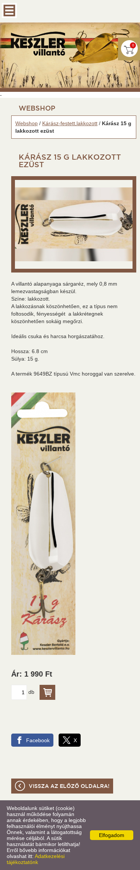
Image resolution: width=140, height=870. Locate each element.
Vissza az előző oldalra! (69, 786)
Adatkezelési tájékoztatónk (36, 859)
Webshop (26, 123)
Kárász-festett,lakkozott (69, 123)
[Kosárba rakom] (47, 692)
